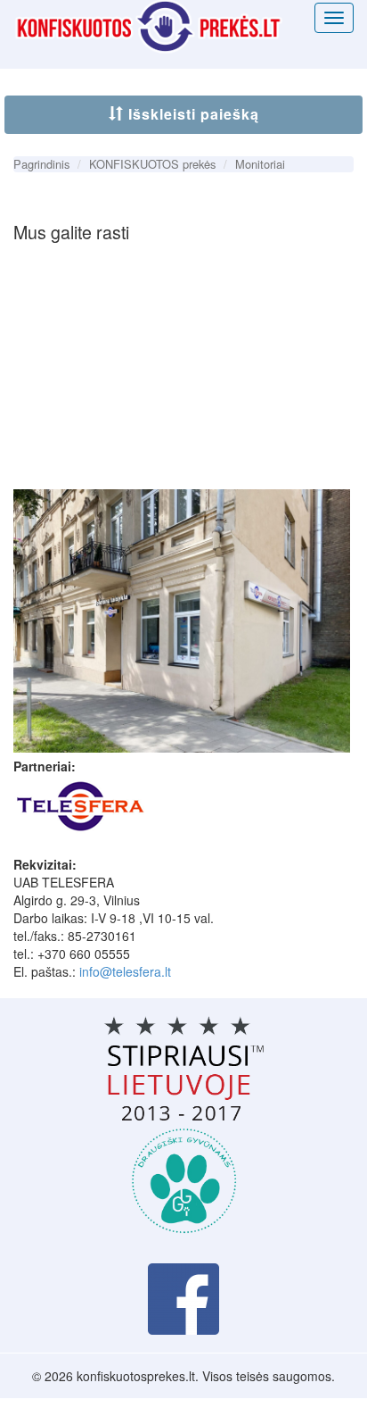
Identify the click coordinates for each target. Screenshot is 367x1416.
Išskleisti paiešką (191, 114)
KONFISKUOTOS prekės (152, 163)
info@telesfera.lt (125, 971)
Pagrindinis (41, 163)
